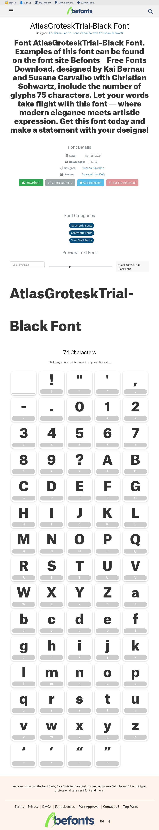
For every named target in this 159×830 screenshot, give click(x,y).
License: (69, 174)
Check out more (62, 183)
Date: (72, 155)
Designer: (70, 168)
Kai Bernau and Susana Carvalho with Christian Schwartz (86, 33)
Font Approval (89, 806)
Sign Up (26, 2)
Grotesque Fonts (81, 233)
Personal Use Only (93, 174)
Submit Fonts (87, 2)
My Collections (66, 2)
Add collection (92, 183)
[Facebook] (109, 821)
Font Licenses (65, 806)
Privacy (33, 806)
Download (33, 183)
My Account (45, 2)
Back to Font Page (124, 183)
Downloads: (77, 162)
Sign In (10, 2)
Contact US (111, 806)
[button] (150, 12)
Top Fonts (130, 806)
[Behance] (102, 821)
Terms (19, 806)
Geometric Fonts (81, 225)
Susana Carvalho (93, 168)
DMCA (46, 806)
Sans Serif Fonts (81, 240)
